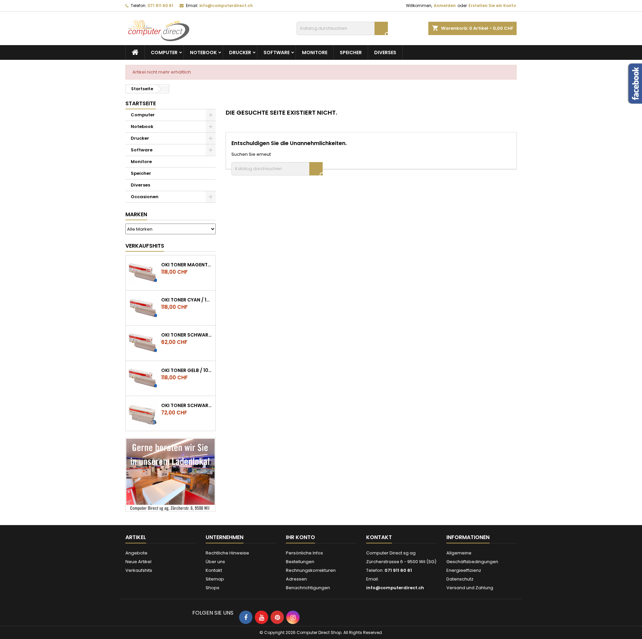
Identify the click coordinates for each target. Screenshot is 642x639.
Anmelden (445, 5)
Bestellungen (300, 561)
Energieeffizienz (463, 570)
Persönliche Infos (304, 553)
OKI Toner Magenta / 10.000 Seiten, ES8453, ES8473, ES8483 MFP (187, 264)
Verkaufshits (144, 246)
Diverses (385, 52)
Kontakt (214, 570)
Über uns (215, 561)
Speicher (351, 52)
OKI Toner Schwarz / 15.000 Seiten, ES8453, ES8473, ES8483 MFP (187, 335)
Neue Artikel (138, 561)
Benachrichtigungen (308, 588)
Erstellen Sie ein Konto (492, 5)
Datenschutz (459, 579)
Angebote (136, 553)
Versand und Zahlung (469, 588)
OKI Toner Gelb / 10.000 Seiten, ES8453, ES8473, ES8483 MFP (187, 370)
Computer (164, 52)
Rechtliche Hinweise (227, 553)
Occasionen (144, 197)
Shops (212, 588)
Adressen (296, 579)
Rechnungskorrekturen (311, 570)
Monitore (314, 52)
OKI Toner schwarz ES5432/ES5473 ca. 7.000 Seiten (187, 405)
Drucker (240, 52)
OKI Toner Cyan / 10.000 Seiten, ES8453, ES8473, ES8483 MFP (187, 299)
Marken (136, 214)
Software (276, 52)
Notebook (203, 52)
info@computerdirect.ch (226, 5)
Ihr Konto (300, 537)
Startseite (140, 103)
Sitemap (215, 579)
